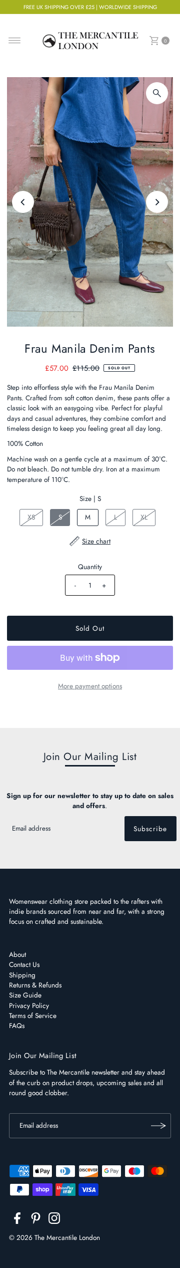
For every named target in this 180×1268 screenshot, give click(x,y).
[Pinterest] (36, 1219)
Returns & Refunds (35, 985)
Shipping (22, 975)
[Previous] (23, 202)
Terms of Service (32, 1015)
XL (144, 517)
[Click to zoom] (157, 93)
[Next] (157, 202)
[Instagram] (54, 1219)
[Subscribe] (158, 1125)
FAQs (16, 1026)
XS (31, 517)
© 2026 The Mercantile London (54, 1237)
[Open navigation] (14, 40)
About (17, 954)
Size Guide (25, 995)
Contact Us (24, 964)
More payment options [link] (90, 686)
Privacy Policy (29, 1005)
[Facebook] (17, 1219)
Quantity (90, 567)
